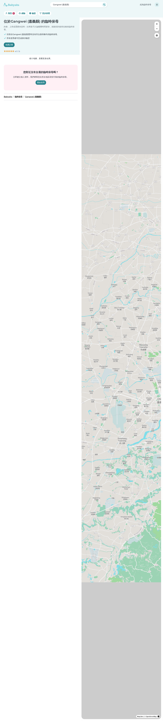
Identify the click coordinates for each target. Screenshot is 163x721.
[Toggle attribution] (158, 716)
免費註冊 (9, 45)
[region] (121, 369)
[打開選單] (157, 4)
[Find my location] (156, 35)
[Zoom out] (156, 28)
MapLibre (140, 716)
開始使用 (41, 82)
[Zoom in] (156, 24)
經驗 (23, 13)
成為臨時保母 (145, 4)
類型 (11, 13)
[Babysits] (11, 4)
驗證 (33, 13)
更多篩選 (46, 13)
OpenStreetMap (151, 716)
